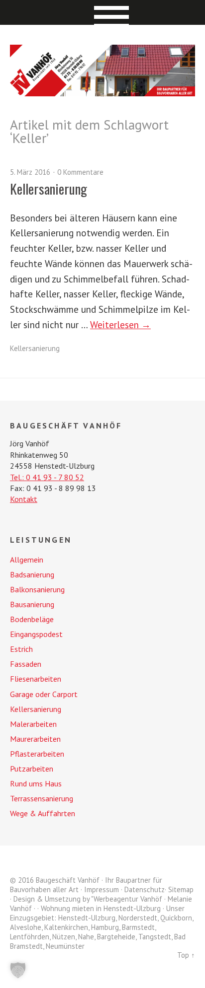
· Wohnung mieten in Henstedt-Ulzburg (99, 908)
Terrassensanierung (41, 798)
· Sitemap (179, 889)
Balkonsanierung (37, 589)
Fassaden (25, 664)
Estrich (21, 649)
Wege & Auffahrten (42, 813)
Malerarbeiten (33, 724)
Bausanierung (32, 604)
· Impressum (100, 889)
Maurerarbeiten (35, 739)
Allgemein (26, 560)
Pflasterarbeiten (37, 754)
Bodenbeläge (32, 619)
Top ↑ (186, 955)
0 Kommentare (80, 172)
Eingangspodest (36, 634)
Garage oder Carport (44, 694)
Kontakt (23, 499)
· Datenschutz (143, 889)
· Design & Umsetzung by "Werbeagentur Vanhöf (86, 899)
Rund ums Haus (36, 783)
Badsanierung (32, 574)
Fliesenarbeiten (35, 679)
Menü (102, 12)
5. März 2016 (30, 172)
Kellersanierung (48, 189)
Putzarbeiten (31, 769)
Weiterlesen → (120, 324)
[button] (18, 970)
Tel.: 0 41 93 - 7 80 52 (47, 477)
